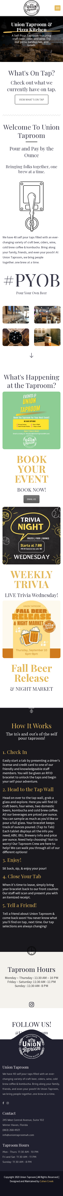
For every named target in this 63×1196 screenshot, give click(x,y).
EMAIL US (31, 499)
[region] (31, 39)
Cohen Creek (46, 1181)
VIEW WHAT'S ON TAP (31, 99)
